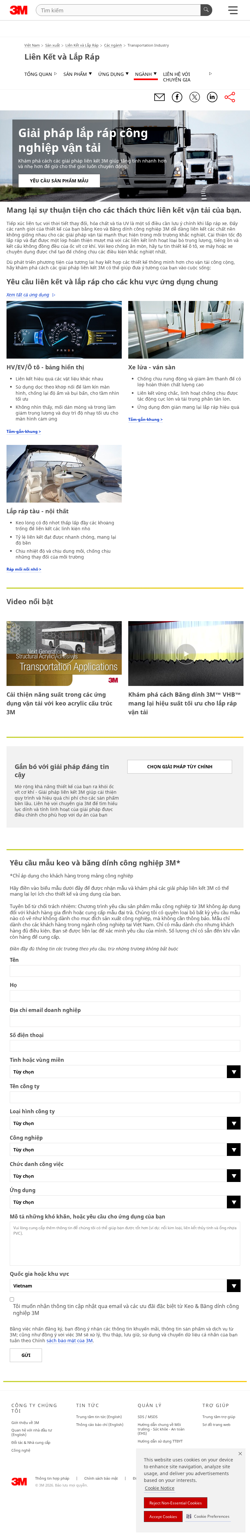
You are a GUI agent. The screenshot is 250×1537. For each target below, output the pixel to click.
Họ (13, 985)
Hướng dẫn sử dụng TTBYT (160, 1441)
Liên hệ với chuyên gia (176, 77)
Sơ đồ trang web (216, 1424)
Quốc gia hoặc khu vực (39, 1274)
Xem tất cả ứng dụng (28, 295)
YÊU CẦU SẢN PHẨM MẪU (59, 181)
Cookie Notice (159, 1488)
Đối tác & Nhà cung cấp (30, 1442)
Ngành (143, 74)
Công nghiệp (26, 1137)
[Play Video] (64, 654)
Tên (14, 960)
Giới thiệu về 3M (25, 1422)
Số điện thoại (27, 1035)
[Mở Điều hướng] (233, 12)
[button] (208, 1516)
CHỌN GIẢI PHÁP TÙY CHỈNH (180, 766)
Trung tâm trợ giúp (218, 1416)
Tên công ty (24, 1086)
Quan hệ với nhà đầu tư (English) (31, 1432)
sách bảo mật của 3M (70, 1340)
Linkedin (212, 97)
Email (159, 97)
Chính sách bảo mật (101, 1478)
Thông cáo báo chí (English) (99, 1424)
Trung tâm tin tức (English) (99, 1416)
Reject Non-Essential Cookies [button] (175, 1503)
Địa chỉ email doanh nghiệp (45, 1010)
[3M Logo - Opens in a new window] (19, 10)
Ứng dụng (111, 74)
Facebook (177, 97)
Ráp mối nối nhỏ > (24, 569)
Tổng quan (38, 74)
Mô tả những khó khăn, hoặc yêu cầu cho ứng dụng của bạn (87, 1216)
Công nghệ (20, 1450)
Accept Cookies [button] (163, 1516)
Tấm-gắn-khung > (24, 431)
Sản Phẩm (75, 74)
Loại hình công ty (32, 1111)
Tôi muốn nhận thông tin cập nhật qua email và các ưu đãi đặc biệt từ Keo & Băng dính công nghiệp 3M (126, 1309)
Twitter (194, 97)
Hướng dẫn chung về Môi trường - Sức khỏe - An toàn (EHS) (161, 1429)
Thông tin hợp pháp (52, 1478)
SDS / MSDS (148, 1416)
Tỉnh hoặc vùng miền (37, 1060)
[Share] (230, 97)
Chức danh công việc (36, 1164)
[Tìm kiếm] (206, 10)
